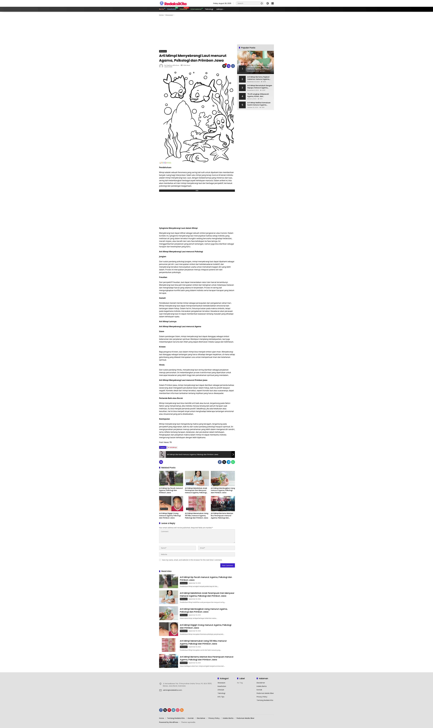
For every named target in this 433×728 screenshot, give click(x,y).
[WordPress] (173, 710)
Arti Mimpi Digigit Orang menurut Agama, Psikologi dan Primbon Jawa (170, 515)
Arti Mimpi (173, 447)
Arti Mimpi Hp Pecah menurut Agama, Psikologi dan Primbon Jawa (171, 490)
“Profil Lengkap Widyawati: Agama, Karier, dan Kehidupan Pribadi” (258, 95)
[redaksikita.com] (173, 3)
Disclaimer (261, 683)
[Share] (233, 66)
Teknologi (221, 693)
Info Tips (221, 697)
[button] (261, 3)
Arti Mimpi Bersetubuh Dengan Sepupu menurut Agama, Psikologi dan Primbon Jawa (259, 86)
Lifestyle (221, 690)
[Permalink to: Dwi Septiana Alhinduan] (161, 66)
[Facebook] (220, 462)
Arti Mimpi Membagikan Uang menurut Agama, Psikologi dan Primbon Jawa (223, 490)
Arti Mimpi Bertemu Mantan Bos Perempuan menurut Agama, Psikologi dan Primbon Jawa (222, 515)
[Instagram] (177, 710)
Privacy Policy (262, 697)
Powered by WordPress (168, 722)
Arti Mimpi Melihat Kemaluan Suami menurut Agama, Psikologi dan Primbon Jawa (259, 104)
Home (161, 718)
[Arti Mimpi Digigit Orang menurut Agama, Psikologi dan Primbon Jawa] (171, 503)
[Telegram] (228, 462)
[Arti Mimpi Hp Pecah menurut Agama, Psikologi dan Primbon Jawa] (171, 478)
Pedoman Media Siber (265, 693)
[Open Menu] (272, 3)
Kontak (259, 690)
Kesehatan (222, 686)
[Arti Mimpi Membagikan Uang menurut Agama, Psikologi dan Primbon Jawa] (223, 478)
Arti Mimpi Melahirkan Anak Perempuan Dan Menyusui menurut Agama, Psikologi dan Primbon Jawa (196, 490)
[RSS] (182, 710)
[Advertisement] (226, 33)
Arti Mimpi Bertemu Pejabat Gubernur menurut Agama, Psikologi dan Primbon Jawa (258, 78)
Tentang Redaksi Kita (265, 700)
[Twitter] (224, 462)
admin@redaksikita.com (172, 690)
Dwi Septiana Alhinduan (171, 65)
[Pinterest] (169, 710)
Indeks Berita (262, 686)
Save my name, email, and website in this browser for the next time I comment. (192, 560)
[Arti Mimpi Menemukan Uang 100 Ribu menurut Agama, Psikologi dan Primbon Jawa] (197, 503)
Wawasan (163, 51)
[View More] (187, 679)
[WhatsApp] (233, 462)
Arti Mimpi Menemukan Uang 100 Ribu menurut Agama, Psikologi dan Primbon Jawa (196, 515)
